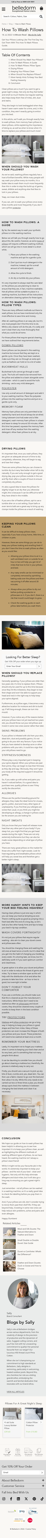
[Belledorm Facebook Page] (11, 1499)
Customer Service (13, 1486)
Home (4, 24)
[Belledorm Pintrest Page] (34, 1499)
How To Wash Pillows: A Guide (24, 62)
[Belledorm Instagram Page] (4, 1499)
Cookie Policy (31, 1529)
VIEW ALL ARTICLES (15, 1391)
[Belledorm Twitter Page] (26, 1499)
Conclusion (15, 83)
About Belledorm (13, 1480)
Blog (11, 24)
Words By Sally (34, 35)
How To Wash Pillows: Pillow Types (25, 65)
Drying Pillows (17, 68)
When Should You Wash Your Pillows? (27, 59)
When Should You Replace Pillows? (26, 74)
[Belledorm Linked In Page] (18, 1499)
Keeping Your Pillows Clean (22, 71)
